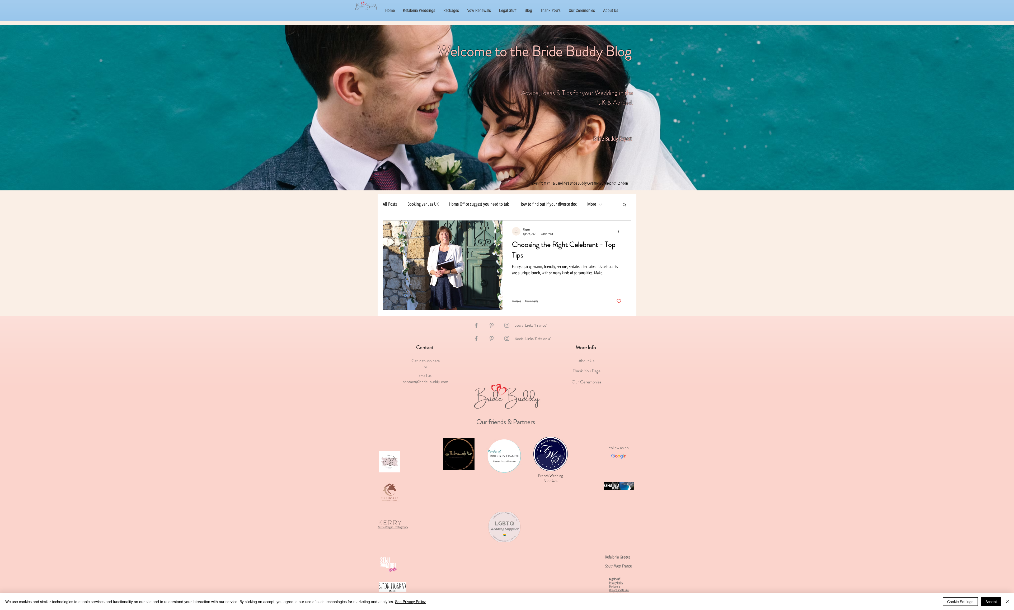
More (591, 204)
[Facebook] (476, 325)
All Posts (390, 204)
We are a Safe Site (619, 590)
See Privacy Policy (410, 601)
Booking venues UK (423, 204)
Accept (991, 601)
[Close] (1007, 601)
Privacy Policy (616, 583)
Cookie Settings (960, 601)
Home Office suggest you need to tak (479, 204)
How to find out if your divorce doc (548, 204)
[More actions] (620, 231)
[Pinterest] (491, 325)
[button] (624, 205)
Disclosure (614, 586)
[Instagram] (507, 325)
